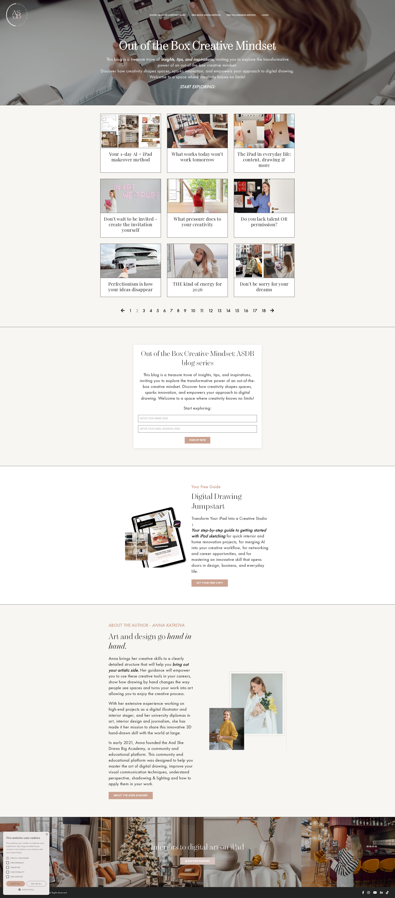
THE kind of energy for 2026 (197, 286)
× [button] (47, 834)
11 (202, 310)
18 (263, 310)
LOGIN (265, 15)
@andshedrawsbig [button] (197, 861)
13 (219, 310)
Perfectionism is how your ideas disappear (130, 286)
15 (237, 310)
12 (210, 310)
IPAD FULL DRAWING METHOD (241, 15)
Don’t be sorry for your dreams (264, 286)
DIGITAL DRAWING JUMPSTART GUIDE (168, 15)
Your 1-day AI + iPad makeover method (130, 156)
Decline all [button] (36, 884)
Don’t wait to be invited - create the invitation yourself (130, 224)
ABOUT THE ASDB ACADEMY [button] (131, 795)
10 (193, 310)
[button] (26, 889)
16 (245, 310)
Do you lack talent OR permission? (264, 221)
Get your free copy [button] (209, 582)
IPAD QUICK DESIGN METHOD (206, 15)
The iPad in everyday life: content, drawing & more (264, 159)
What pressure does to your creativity (197, 221)
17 (254, 310)
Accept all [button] (15, 884)
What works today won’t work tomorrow (197, 156)
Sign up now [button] (197, 440)
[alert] (26, 863)
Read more (27, 852)
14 (228, 310)
